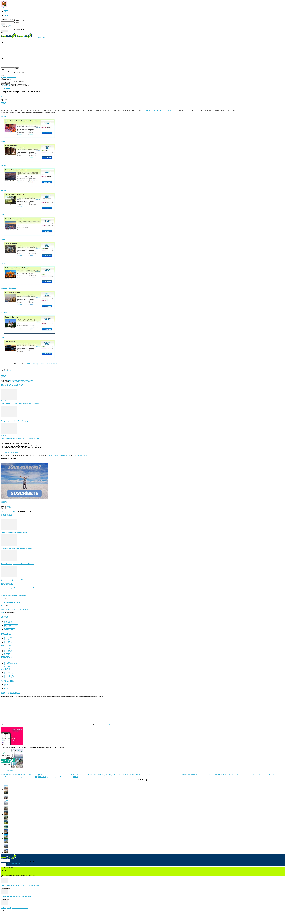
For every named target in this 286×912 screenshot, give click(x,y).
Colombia (6, 688)
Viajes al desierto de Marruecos (11, 663)
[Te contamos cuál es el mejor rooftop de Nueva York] (9, 545)
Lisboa (3, 214)
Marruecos (4, 116)
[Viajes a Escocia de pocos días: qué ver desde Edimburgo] (9, 561)
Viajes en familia (49, 777)
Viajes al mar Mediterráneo (259, 774)
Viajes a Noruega (8, 637)
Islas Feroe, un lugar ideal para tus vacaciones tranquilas (18, 588)
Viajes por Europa (8, 871)
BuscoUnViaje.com (8, 867)
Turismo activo (153, 774)
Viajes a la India (7, 660)
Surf (141, 774)
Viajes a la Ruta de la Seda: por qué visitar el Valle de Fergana (20, 403)
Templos (143, 774)
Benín (5, 689)
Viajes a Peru (7, 662)
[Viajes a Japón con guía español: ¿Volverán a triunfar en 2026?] (9, 434)
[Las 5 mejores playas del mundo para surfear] (4, 905)
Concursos (20, 775)
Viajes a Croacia (7, 641)
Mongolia (6, 685)
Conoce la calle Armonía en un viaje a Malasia (15, 609)
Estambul (4, 288)
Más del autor (19, 385)
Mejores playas (108, 774)
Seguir (10, 507)
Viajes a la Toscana (8, 675)
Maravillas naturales (84, 774)
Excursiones (58, 774)
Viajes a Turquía (23, 777)
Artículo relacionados (8, 385)
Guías (5, 12)
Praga (3, 239)
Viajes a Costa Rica (8, 678)
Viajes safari (70, 777)
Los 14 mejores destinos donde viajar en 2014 (19, 381)
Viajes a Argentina (8, 650)
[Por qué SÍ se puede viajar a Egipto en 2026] (9, 529)
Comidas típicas (11, 775)
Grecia (3, 141)
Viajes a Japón (7, 649)
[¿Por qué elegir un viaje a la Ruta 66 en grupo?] (9, 416)
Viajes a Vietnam (8, 651)
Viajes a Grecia (200, 774)
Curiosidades (44, 774)
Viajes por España (56, 777)
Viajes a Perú (9, 777)
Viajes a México (277, 774)
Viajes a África (40, 777)
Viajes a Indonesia (208, 774)
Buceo (3, 775)
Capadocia (12, 288)
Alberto (2, 612)
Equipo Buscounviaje (51, 774)
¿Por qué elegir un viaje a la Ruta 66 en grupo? (15, 421)
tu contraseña (17, 22)
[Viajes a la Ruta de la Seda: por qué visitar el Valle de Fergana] (9, 399)
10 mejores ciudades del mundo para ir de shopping (156, 110)
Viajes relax (63, 777)
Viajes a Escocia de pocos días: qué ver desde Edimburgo (18, 564)
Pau (1, 96)
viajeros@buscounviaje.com (13, 863)
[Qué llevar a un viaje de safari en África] (9, 577)
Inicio (2, 85)
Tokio (5, 687)
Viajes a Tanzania (16, 777)
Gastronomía (74, 774)
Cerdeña (3, 165)
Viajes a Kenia (243, 774)
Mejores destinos (95, 774)
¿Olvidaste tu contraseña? (7, 25)
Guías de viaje (7, 870)
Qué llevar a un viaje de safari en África (13, 580)
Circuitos (6, 10)
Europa (5, 14)
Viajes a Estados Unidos (9, 676)
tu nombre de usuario (19, 20)
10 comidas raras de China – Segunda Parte (14, 595)
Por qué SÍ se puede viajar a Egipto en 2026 (14, 532)
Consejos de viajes (32, 774)
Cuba (2, 337)
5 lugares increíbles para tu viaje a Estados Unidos (16, 896)
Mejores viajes (7, 85)
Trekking (147, 774)
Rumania (4, 313)
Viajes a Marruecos (8, 642)
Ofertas (5, 11)
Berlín (3, 263)
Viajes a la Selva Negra (9, 673)
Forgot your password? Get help (8, 77)
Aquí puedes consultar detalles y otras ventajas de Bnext (110, 724)
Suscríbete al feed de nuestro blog (8, 511)
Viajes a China (7, 666)
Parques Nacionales (124, 774)
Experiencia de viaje (65, 774)
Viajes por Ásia (7, 873)
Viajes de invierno (8, 370)
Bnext (81, 724)
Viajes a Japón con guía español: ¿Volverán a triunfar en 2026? (20, 438)
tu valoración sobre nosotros (80, 455)
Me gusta (8, 506)
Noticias (116, 774)
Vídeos (75, 777)
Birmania (6, 684)
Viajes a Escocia (7, 672)
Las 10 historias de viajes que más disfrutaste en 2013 (20, 380)
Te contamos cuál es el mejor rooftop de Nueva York (16, 548)
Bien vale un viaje (5, 435)
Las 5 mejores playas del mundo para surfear (14, 908)
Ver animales (161, 774)
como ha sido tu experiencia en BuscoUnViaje (59, 455)
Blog (5, 869)
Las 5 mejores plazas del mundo (10, 602)
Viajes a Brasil (7, 654)
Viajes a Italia (7, 638)
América (6, 15)
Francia (3, 190)
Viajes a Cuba (7, 653)
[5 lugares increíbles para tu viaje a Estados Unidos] (4, 893)
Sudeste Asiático (134, 775)
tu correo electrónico (19, 29)
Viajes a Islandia (7, 639)
